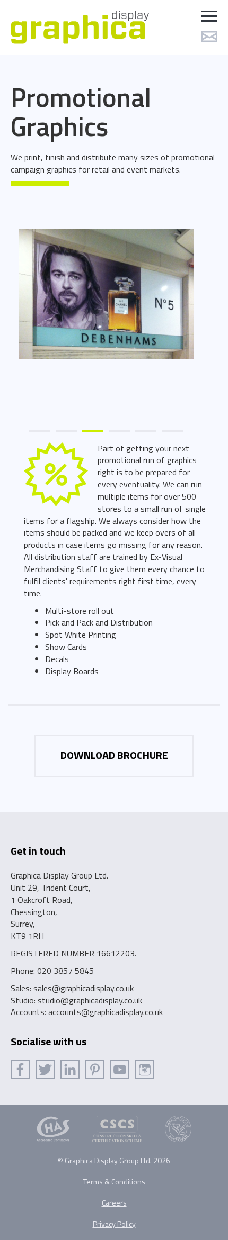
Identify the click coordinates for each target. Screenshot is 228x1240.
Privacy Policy (114, 1223)
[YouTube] (119, 1069)
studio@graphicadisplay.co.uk (90, 1000)
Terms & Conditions (114, 1181)
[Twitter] (45, 1069)
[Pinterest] (94, 1069)
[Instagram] (144, 1069)
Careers (114, 1202)
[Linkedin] (70, 1069)
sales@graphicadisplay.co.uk (83, 988)
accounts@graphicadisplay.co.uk (105, 1012)
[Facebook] (20, 1069)
